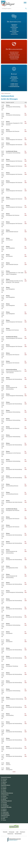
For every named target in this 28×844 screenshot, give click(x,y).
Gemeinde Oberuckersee (14, 54)
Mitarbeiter (14, 26)
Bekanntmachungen (14, 31)
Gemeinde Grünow (14, 53)
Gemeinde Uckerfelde (14, 57)
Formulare (14, 28)
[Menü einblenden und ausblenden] (25, 2)
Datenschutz (10, 833)
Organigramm (14, 24)
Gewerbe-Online (14, 34)
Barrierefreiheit (18, 833)
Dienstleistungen (14, 27)
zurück (14, 771)
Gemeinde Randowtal (14, 56)
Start (3, 93)
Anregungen (11, 832)
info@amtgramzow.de (14, 86)
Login (17, 832)
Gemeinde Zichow (14, 59)
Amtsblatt (14, 32)
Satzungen (14, 30)
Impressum (22, 832)
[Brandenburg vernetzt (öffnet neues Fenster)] (14, 841)
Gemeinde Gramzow (14, 52)
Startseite (5, 832)
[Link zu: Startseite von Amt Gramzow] (8, 3)
